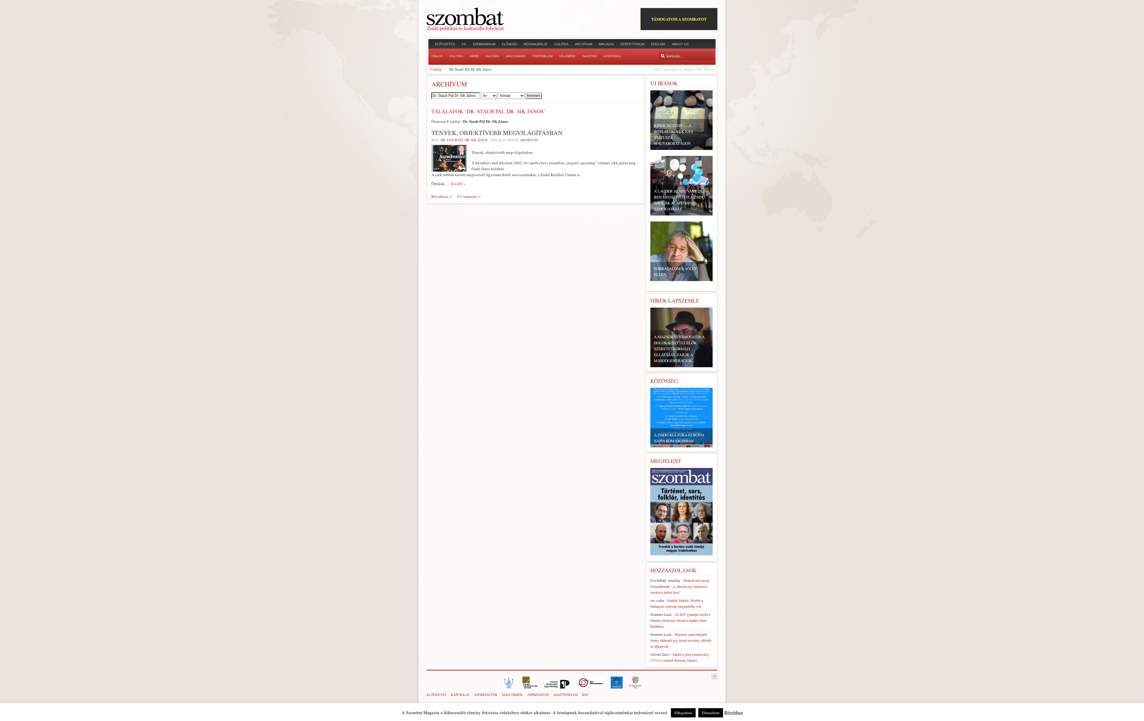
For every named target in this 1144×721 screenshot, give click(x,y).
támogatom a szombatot (679, 19)
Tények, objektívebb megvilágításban (496, 132)
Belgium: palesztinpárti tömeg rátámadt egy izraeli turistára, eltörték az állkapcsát (680, 640)
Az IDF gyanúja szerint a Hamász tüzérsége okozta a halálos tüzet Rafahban (680, 620)
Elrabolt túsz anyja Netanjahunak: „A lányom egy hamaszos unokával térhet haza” (679, 586)
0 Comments (467, 196)
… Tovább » (456, 183)
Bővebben (439, 196)
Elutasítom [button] (710, 712)
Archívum (529, 140)
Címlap (436, 69)
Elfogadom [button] (683, 712)
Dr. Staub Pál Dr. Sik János (464, 140)
